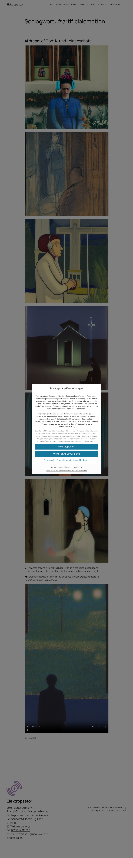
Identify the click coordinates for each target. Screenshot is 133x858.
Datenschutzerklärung (66, 426)
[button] (66, 447)
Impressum (77, 467)
